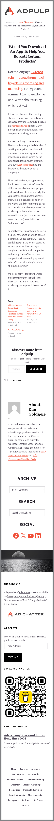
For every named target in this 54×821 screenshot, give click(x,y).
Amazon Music (20, 600)
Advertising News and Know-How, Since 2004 (24, 736)
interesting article (20, 126)
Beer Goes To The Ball (16, 330)
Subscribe (36, 369)
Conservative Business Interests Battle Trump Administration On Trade (34, 311)
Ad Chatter (24, 592)
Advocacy (17, 380)
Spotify (40, 596)
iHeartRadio (10, 604)
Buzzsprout (13, 596)
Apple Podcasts (28, 596)
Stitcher (8, 600)
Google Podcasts (38, 600)
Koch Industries (25, 165)
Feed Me (12, 657)
